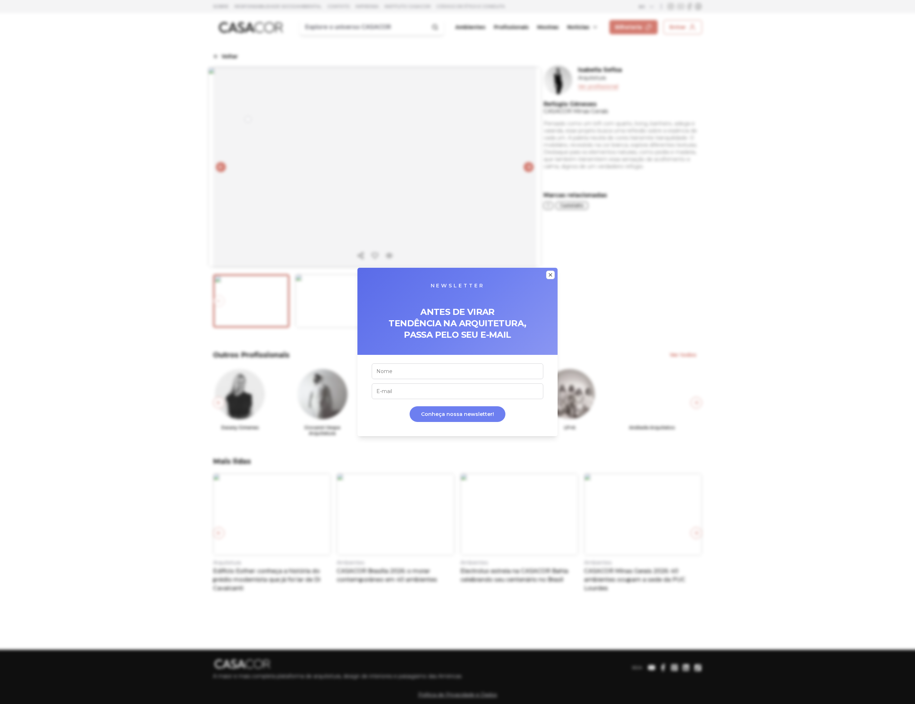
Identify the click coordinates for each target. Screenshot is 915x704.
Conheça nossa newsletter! (457, 414)
